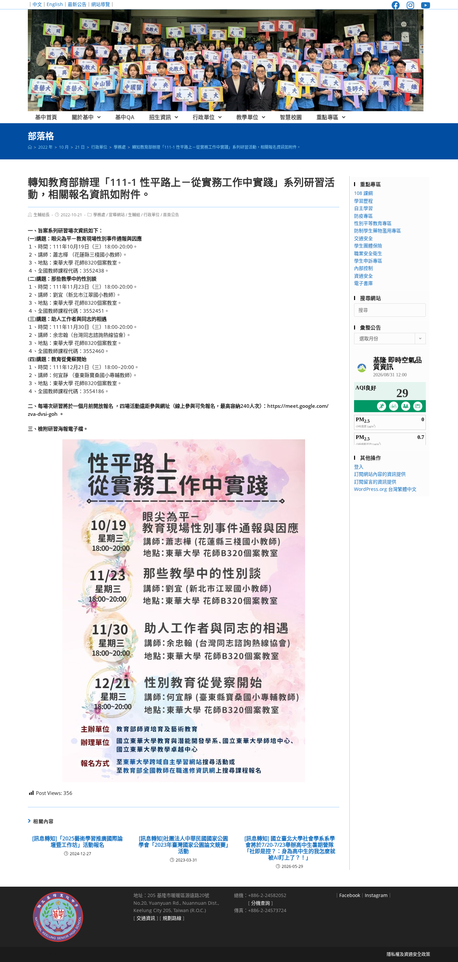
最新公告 (77, 4)
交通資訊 (145, 918)
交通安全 (363, 238)
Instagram (376, 895)
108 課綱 (363, 193)
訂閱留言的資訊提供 (375, 481)
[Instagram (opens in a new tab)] (410, 5)
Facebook (349, 895)
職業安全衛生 (368, 253)
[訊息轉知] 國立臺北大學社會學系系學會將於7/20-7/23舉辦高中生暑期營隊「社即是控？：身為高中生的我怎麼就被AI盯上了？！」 (289, 848)
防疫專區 (363, 216)
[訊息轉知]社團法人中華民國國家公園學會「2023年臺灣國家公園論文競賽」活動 (183, 845)
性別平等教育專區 (373, 223)
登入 (358, 466)
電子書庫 (363, 283)
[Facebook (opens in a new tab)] (395, 5)
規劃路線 (172, 918)
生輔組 (134, 215)
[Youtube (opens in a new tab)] (423, 5)
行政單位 (152, 215)
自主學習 (363, 208)
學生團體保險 (368, 245)
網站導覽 (100, 4)
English (55, 4)
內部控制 (363, 268)
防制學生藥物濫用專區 (377, 230)
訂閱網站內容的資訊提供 (380, 474)
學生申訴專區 (368, 260)
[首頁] (30, 147)
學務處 (99, 215)
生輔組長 (42, 215)
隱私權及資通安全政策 (408, 954)
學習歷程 (363, 201)
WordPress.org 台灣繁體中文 (385, 489)
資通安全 (363, 276)
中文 (37, 4)
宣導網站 (117, 215)
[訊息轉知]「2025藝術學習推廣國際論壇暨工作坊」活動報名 (77, 841)
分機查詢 (260, 903)
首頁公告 (171, 215)
